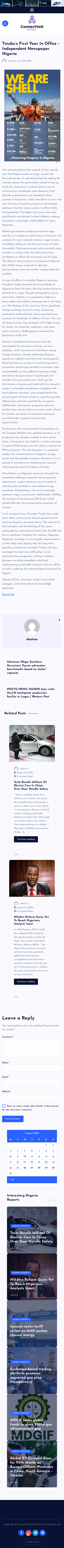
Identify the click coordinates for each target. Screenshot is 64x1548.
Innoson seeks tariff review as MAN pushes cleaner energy (29, 1331)
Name (6, 1063)
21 (39, 1162)
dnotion (12, 61)
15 (46, 1156)
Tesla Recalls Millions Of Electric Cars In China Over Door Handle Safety (31, 1237)
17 (11, 1162)
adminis (24, 768)
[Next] (54, 1198)
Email (6, 1077)
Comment (8, 1037)
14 (39, 1156)
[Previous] (49, 1198)
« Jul (11, 1180)
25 (17, 1168)
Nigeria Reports (21, 1226)
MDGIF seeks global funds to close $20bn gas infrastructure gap (31, 1424)
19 (25, 1162)
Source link (8, 594)
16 (53, 1156)
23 (53, 1162)
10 (10, 1156)
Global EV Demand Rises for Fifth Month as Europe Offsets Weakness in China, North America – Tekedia (31, 1467)
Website (6, 1091)
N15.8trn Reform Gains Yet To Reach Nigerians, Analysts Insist (32, 1284)
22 (46, 1162)
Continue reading (26, 839)
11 (18, 1156)
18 (18, 1162)
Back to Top (33, 1542)
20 (32, 1162)
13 (32, 1156)
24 (10, 1168)
